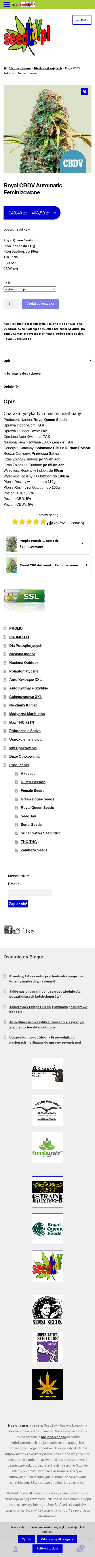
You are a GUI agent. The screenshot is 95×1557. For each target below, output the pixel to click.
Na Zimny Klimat (23, 705)
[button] (84, 91)
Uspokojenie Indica (25, 739)
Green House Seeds (37, 799)
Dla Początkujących (48, 68)
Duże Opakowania (24, 756)
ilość (7, 283)
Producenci (19, 765)
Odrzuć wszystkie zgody (57, 1539)
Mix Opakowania (23, 748)
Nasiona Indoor (57, 324)
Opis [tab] (7, 360)
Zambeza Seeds (34, 850)
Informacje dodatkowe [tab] (22, 373)
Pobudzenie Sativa (69, 334)
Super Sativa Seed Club (41, 833)
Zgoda (26, 1539)
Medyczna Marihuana (39, 334)
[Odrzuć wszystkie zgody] (89, 1539)
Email (13, 884)
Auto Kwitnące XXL (31, 329)
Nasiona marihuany (23, 1425)
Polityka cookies (48, 1548)
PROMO (16, 628)
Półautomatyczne (23, 671)
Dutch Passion (33, 782)
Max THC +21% (21, 722)
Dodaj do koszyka (40, 303)
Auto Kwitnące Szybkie (63, 329)
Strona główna (20, 68)
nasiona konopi (53, 1437)
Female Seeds (32, 791)
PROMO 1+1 (19, 637)
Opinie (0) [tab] (11, 386)
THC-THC (29, 842)
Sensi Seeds (31, 824)
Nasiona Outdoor (23, 663)
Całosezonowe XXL (25, 697)
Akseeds (28, 774)
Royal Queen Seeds (17, 339)
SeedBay (28, 816)
